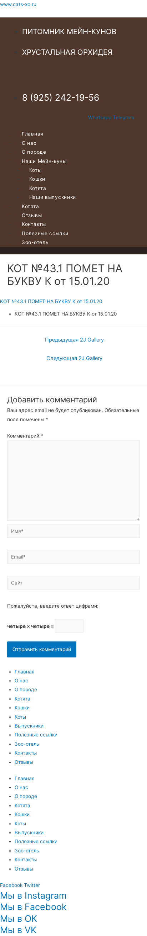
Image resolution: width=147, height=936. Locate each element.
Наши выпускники (52, 197)
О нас (21, 680)
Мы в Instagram (33, 895)
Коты (20, 717)
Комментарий (25, 436)
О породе (26, 689)
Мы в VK (18, 930)
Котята (22, 699)
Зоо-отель (35, 242)
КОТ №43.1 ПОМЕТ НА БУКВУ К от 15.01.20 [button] (51, 301)
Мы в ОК (18, 918)
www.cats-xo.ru (18, 4)
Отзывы (24, 762)
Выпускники (29, 726)
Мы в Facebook (33, 906)
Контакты (26, 753)
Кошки (22, 707)
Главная (25, 672)
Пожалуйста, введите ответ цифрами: (52, 606)
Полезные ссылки (36, 734)
